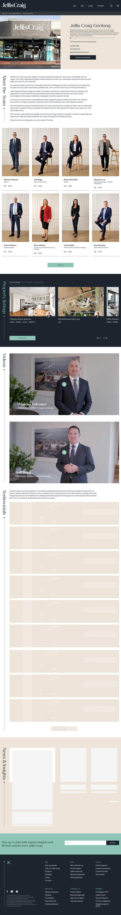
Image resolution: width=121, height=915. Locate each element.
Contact (100, 6)
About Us (49, 889)
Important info (50, 901)
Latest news (100, 895)
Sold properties (39, 282)
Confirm (113, 843)
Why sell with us (76, 865)
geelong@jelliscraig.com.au (79, 52)
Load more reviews (64, 729)
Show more (22, 338)
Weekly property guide (102, 905)
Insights (99, 889)
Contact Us (75, 889)
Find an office (75, 892)
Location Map (74, 45)
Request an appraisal (83, 57)
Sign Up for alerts (77, 898)
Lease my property (103, 868)
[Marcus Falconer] (49, 314)
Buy (74, 6)
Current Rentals (26, 282)
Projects (48, 871)
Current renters (102, 871)
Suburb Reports (102, 898)
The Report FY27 (102, 892)
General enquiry (76, 901)
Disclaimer (27, 895)
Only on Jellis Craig (52, 868)
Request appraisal (77, 874)
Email (10, 186)
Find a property (51, 865)
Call (5, 186)
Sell (82, 6)
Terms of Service (20, 898)
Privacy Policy (20, 895)
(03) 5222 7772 (75, 49)
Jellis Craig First (76, 871)
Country (48, 880)
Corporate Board (51, 904)
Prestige (48, 874)
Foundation (49, 898)
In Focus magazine (103, 901)
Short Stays (100, 874)
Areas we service (51, 892)
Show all (60, 265)
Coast (47, 877)
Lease (90, 6)
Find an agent (75, 868)
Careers (48, 895)
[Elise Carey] (97, 314)
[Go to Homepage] (14, 6)
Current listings (14, 282)
